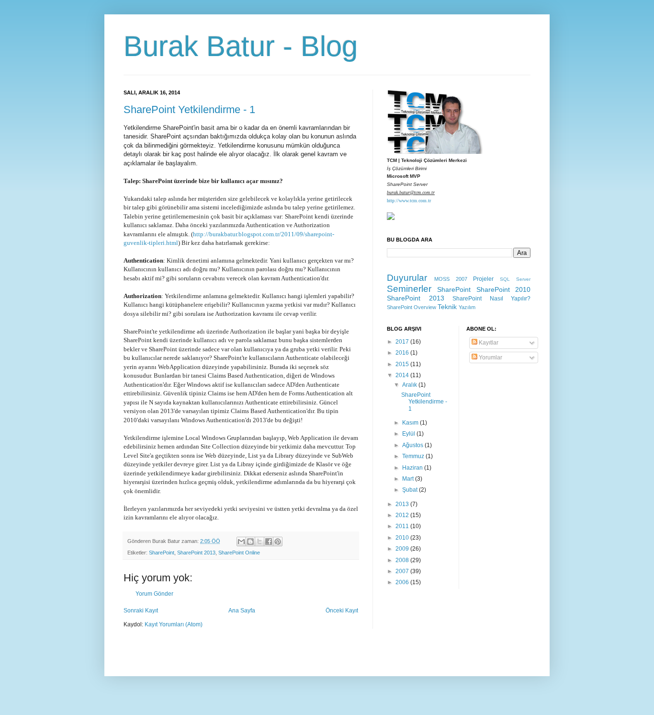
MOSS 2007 (450, 279)
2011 (402, 526)
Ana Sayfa (241, 610)
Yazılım (467, 307)
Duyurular (407, 278)
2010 (402, 537)
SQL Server (515, 279)
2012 (402, 515)
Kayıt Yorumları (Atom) (174, 624)
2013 (402, 504)
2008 (402, 560)
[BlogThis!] (250, 541)
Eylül (409, 433)
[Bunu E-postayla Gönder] (241, 541)
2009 (402, 548)
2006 (402, 582)
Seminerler (409, 289)
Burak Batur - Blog (241, 46)
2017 (402, 341)
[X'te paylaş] (259, 541)
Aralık (410, 384)
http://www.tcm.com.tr (409, 200)
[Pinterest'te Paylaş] (277, 541)
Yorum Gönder (154, 593)
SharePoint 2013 (196, 552)
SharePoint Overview (411, 307)
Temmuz (414, 456)
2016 (402, 352)
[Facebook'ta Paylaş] (268, 541)
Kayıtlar (487, 342)
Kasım (411, 422)
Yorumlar (489, 357)
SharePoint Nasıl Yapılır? (491, 298)
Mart (408, 478)
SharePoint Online (239, 552)
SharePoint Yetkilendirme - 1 (189, 109)
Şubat (410, 489)
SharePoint (161, 552)
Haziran (413, 467)
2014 (402, 375)
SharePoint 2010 (503, 289)
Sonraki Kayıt (141, 610)
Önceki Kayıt (342, 610)
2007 (402, 571)
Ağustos (413, 445)
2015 (402, 364)
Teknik (447, 307)
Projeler (483, 279)
